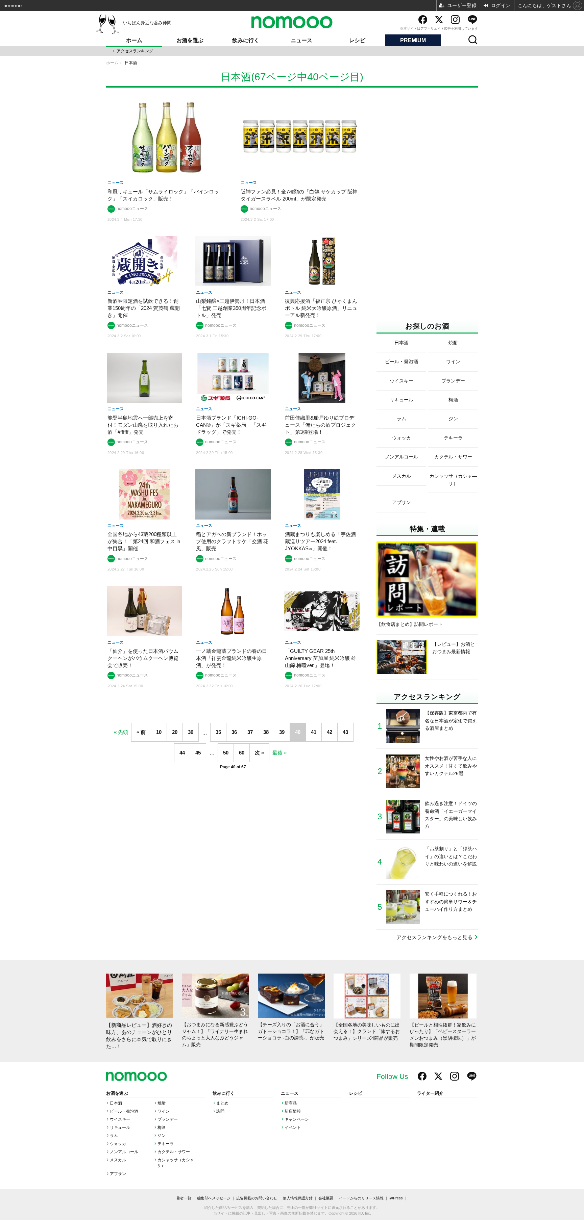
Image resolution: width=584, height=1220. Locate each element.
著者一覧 (183, 1198)
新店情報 (293, 1111)
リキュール (120, 1127)
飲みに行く (245, 40)
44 (182, 752)
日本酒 (116, 1103)
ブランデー (167, 1119)
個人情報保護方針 (298, 1198)
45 (198, 752)
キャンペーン (297, 1119)
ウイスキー (120, 1119)
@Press (396, 1198)
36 (234, 732)
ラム (114, 1135)
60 (241, 752)
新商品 (291, 1103)
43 (345, 732)
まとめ (222, 1103)
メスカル (118, 1160)
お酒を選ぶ (189, 40)
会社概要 (325, 1198)
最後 (277, 752)
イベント (293, 1127)
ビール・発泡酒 (124, 1111)
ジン (161, 1135)
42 (329, 732)
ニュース (301, 40)
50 (225, 752)
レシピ (357, 40)
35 (218, 732)
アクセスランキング (135, 51)
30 (190, 732)
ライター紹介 (430, 1093)
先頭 (123, 732)
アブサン (118, 1173)
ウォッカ (118, 1143)
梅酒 (161, 1127)
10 (159, 732)
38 (266, 732)
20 (174, 732)
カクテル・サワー (173, 1151)
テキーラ (165, 1143)
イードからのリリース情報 (361, 1198)
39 (282, 732)
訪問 (220, 1111)
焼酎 (161, 1103)
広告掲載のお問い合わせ (256, 1198)
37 (250, 732)
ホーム (134, 40)
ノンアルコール (124, 1151)
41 (313, 732)
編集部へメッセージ (213, 1198)
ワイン (163, 1111)
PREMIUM (413, 40)
